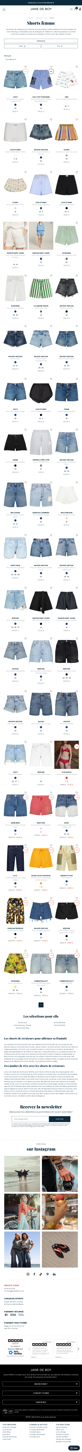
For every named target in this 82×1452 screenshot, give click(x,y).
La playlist (9, 1413)
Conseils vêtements (36, 1430)
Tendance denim (62, 1434)
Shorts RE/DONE (59, 1022)
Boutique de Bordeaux (13, 1398)
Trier (58, 46)
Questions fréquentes (13, 1389)
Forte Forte (7, 1439)
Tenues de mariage (63, 1439)
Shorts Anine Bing (22, 1028)
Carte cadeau (10, 1416)
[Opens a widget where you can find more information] (74, 1448)
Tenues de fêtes (62, 1437)
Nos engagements (12, 1410)
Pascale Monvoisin (10, 1437)
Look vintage (61, 1432)
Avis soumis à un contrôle (15, 1356)
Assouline (6, 1434)
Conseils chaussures (37, 1434)
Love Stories (7, 1430)
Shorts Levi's (22, 1022)
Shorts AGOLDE (59, 1025)
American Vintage (9, 1427)
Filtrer (21, 46)
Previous (30, 1349)
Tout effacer (10, 59)
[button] (79, 9)
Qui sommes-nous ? (13, 1407)
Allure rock (60, 1430)
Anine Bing (6, 1432)
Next (78, 1349)
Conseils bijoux (35, 1432)
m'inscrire (60, 1119)
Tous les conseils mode (38, 1427)
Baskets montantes (63, 1442)
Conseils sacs (34, 1437)
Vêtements (41, 41)
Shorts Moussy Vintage (22, 1025)
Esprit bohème (61, 1427)
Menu (4, 10)
